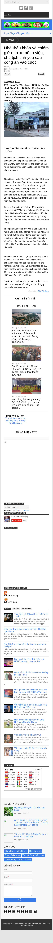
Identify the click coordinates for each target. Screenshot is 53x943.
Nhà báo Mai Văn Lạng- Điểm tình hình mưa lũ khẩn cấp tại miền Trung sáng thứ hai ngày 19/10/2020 (25, 336)
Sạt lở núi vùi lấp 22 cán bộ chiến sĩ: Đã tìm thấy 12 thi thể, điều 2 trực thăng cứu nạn (26, 370)
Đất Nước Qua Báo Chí (14, 69)
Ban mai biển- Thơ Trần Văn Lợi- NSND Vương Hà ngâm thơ (29, 660)
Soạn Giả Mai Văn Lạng (22, 923)
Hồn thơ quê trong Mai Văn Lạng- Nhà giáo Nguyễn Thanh (29, 721)
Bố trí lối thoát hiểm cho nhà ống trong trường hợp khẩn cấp (15, 420)
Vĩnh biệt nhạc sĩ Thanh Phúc (27, 735)
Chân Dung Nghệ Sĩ (14, 851)
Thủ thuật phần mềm (39, 923)
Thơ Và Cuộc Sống (31, 855)
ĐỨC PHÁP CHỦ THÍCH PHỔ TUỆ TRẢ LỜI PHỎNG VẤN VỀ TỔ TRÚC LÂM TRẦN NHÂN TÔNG (31, 822)
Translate (25, 510)
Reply (8, 67)
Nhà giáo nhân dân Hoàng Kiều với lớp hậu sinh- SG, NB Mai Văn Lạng (30, 691)
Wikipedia (31, 8)
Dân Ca (32, 851)
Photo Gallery (11, 855)
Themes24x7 (28, 925)
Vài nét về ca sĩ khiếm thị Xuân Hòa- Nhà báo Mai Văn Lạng (30, 706)
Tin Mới (9, 39)
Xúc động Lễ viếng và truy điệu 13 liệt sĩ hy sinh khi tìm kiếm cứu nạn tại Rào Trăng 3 (26, 403)
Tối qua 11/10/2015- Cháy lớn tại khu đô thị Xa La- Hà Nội (31, 835)
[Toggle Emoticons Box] (5, 442)
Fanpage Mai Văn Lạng (26, 8)
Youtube (21, 8)
